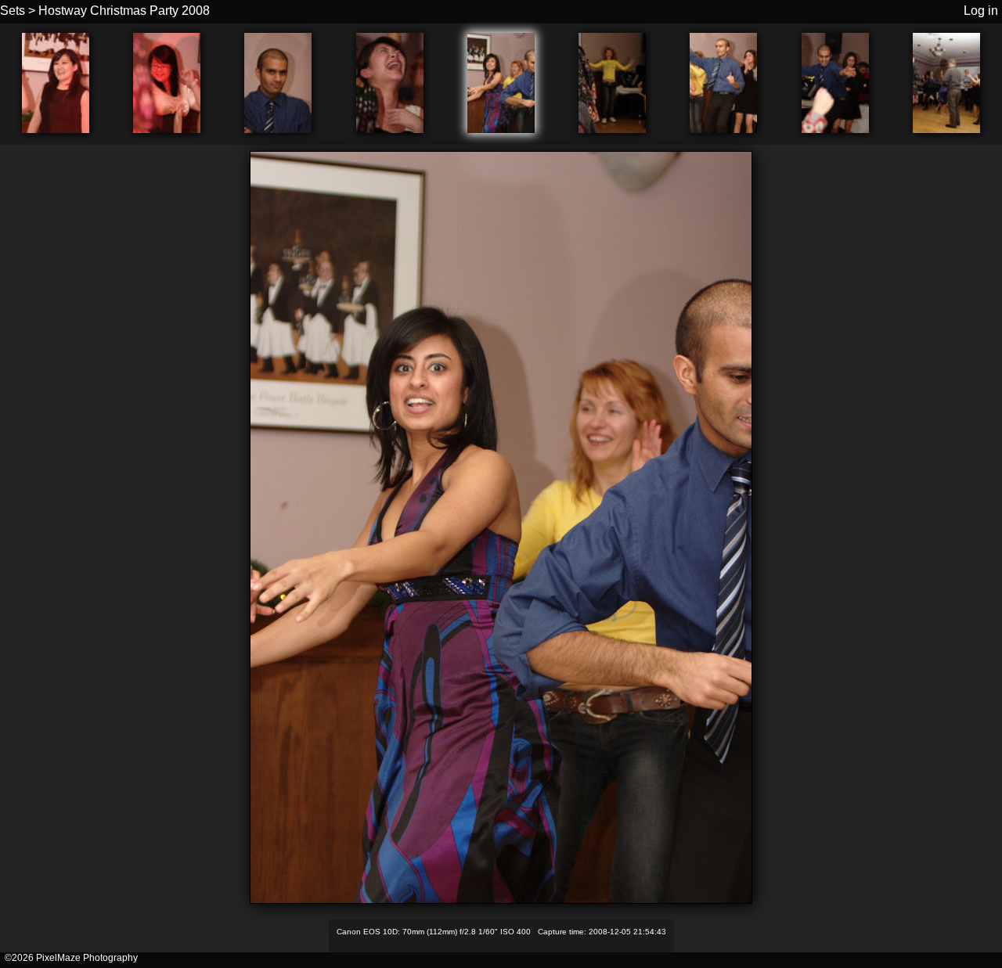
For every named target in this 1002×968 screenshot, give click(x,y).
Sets (12, 10)
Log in (981, 10)
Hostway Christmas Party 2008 (124, 10)
